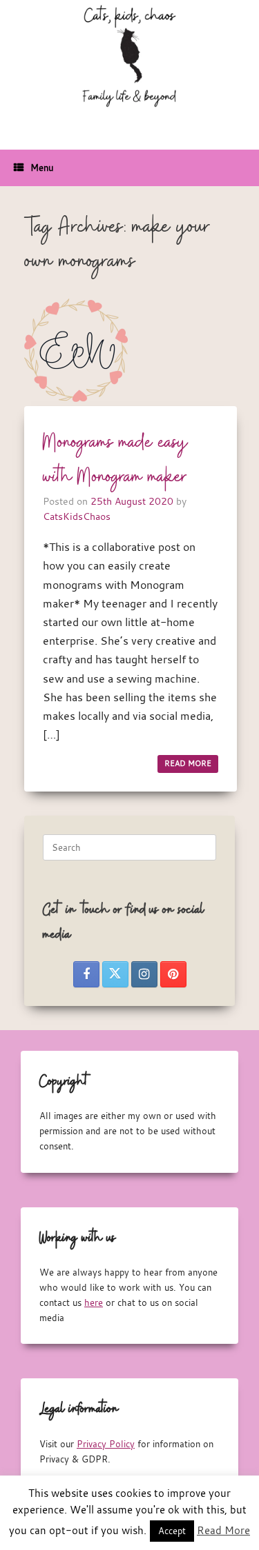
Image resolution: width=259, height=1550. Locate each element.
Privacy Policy (106, 1444)
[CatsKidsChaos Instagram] (144, 974)
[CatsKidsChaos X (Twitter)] (115, 974)
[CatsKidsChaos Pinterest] (173, 974)
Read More (223, 1530)
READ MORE (187, 763)
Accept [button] (172, 1530)
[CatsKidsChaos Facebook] (86, 974)
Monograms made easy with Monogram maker (116, 459)
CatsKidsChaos (77, 516)
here (93, 1302)
